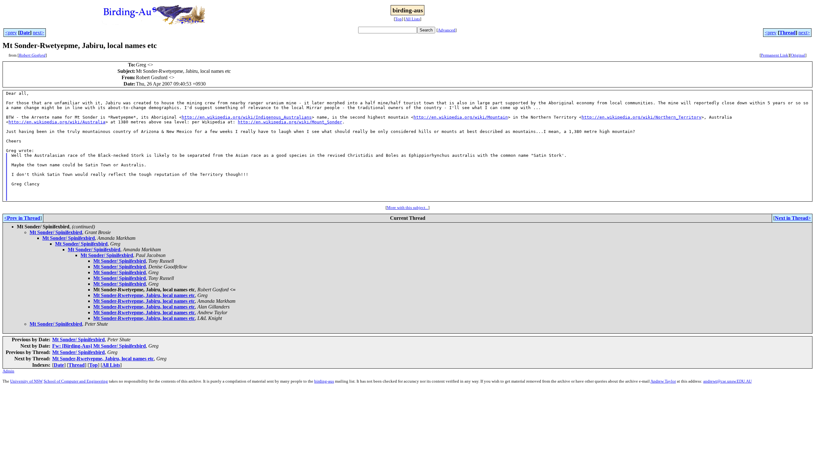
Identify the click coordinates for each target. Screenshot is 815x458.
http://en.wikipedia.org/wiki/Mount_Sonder (290, 122)
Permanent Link (774, 55)
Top (398, 19)
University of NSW (26, 381)
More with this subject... (407, 207)
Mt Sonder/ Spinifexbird (56, 232)
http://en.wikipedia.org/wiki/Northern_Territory (641, 117)
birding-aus (324, 381)
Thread (787, 32)
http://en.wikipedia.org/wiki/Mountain (461, 117)
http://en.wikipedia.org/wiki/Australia (57, 122)
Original (798, 55)
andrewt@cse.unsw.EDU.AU (727, 381)
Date (25, 32)
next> (38, 32)
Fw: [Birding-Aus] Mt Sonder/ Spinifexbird (99, 346)
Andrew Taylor (663, 381)
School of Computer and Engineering (76, 381)
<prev (11, 32)
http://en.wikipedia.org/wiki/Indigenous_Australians (247, 117)
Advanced (446, 30)
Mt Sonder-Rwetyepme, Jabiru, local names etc (144, 295)
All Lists (412, 19)
